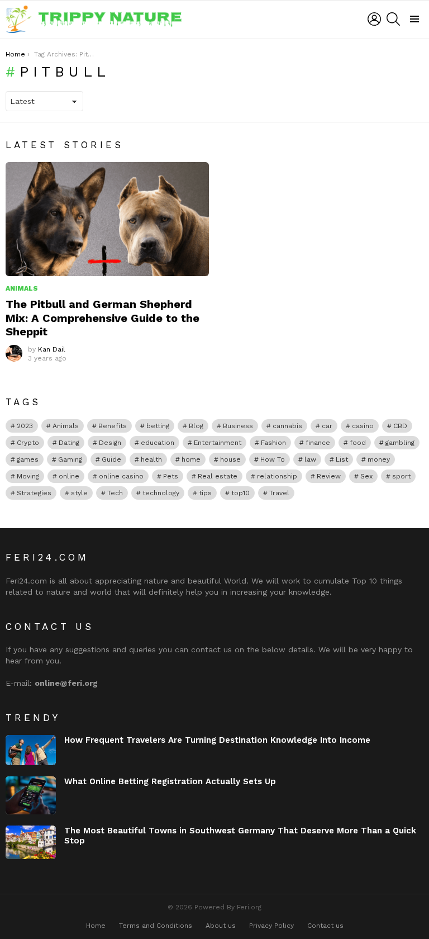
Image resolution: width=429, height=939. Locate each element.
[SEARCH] (393, 19)
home (191, 459)
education (157, 443)
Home (96, 925)
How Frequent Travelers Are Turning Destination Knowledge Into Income (217, 740)
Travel (279, 493)
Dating (69, 443)
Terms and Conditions (155, 925)
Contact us (325, 925)
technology (160, 493)
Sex (366, 476)
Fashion (273, 443)
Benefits (112, 426)
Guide (111, 459)
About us (221, 925)
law (310, 459)
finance (318, 443)
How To (272, 459)
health (151, 459)
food (358, 443)
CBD (400, 426)
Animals (22, 288)
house (230, 459)
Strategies (34, 493)
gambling (399, 443)
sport (401, 476)
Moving (28, 476)
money (379, 459)
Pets (170, 476)
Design (110, 443)
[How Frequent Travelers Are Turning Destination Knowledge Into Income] (31, 750)
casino (363, 426)
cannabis (287, 426)
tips (205, 493)
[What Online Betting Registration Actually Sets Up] (31, 795)
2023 (25, 426)
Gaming (70, 459)
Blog (196, 426)
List (342, 459)
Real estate (217, 476)
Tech (115, 493)
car (327, 426)
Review (329, 476)
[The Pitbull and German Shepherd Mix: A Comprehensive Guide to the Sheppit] (107, 219)
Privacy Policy (271, 925)
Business (238, 426)
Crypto (28, 443)
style (79, 493)
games (28, 459)
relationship (277, 476)
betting (157, 426)
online (69, 476)
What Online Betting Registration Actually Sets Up (170, 781)
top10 (240, 493)
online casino (121, 476)
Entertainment (217, 443)
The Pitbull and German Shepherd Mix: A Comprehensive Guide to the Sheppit (102, 317)
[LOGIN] (374, 19)
